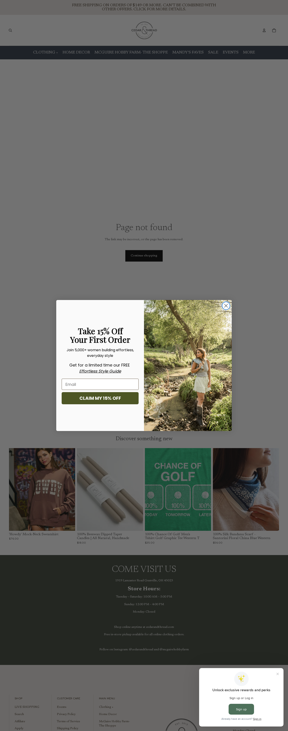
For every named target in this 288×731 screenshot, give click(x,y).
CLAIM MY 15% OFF (100, 398)
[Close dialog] (226, 306)
